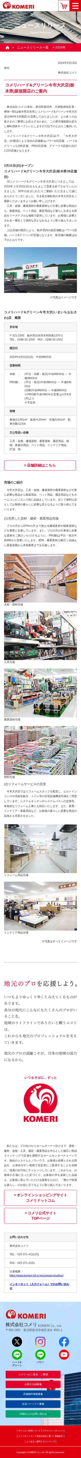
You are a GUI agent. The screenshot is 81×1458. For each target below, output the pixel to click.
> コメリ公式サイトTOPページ (40, 1215)
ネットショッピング (64, 5)
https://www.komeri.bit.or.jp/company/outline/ (36, 1275)
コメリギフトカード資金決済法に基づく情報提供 (40, 1436)
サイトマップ (49, 1441)
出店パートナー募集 (33, 1404)
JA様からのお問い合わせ (33, 1413)
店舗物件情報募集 (33, 1394)
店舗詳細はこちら (41, 465)
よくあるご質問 (33, 1441)
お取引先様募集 (33, 1384)
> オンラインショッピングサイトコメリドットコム (40, 1197)
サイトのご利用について (29, 1431)
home (7, 47)
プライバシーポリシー (53, 1431)
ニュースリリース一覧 (33, 47)
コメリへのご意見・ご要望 (33, 1374)
